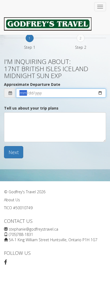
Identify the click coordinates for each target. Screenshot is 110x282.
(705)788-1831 (21, 234)
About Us (12, 199)
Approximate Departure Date (32, 84)
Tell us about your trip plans (31, 108)
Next (14, 152)
